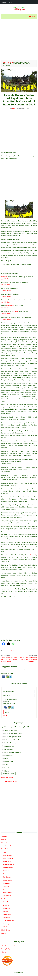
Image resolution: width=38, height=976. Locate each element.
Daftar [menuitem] (11, 2)
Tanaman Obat (9, 921)
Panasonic (33, 555)
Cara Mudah (7, 902)
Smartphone (10, 305)
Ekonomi (6, 905)
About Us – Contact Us (8, 946)
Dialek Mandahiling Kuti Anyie (13, 733)
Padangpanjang (8, 868)
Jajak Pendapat (6, 846)
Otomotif (5, 911)
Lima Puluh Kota (8, 858)
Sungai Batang (8, 749)
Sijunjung (6, 886)
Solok (5, 889)
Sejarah (3, 933)
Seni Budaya (7, 914)
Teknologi (6, 924)
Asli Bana (4, 836)
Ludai (6, 765)
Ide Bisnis (11, 651)
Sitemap (3, 952)
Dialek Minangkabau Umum (12, 737)
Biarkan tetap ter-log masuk (11, 700)
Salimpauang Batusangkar (12, 740)
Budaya (3, 839)
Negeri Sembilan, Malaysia (12, 752)
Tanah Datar (7, 896)
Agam (5, 852)
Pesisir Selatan (7, 880)
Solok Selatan (7, 892)
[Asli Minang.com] (19, 8)
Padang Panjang (9, 746)
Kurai (6, 758)
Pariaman (6, 871)
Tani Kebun (6, 917)
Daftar (5, 715)
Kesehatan (6, 908)
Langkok (4, 899)
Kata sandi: (6, 695)
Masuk (7, 712)
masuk (11, 670)
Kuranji (6, 768)
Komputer (4, 277)
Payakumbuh (7, 877)
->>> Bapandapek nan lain (9, 781)
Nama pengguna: (8, 691)
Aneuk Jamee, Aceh (10, 730)
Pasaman (6, 874)
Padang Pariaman (8, 864)
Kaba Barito (4, 849)
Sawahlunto (6, 883)
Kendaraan (15, 311)
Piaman (6, 771)
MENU (33, 16)
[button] (4, 677)
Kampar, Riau (8, 762)
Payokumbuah (8, 755)
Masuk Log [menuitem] (4, 2)
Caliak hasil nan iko (7, 777)
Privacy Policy (5, 949)
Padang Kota (7, 861)
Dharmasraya (7, 855)
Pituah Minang (5, 930)
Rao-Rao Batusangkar (11, 743)
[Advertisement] (19, 40)
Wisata (5, 927)
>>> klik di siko (6, 279)
